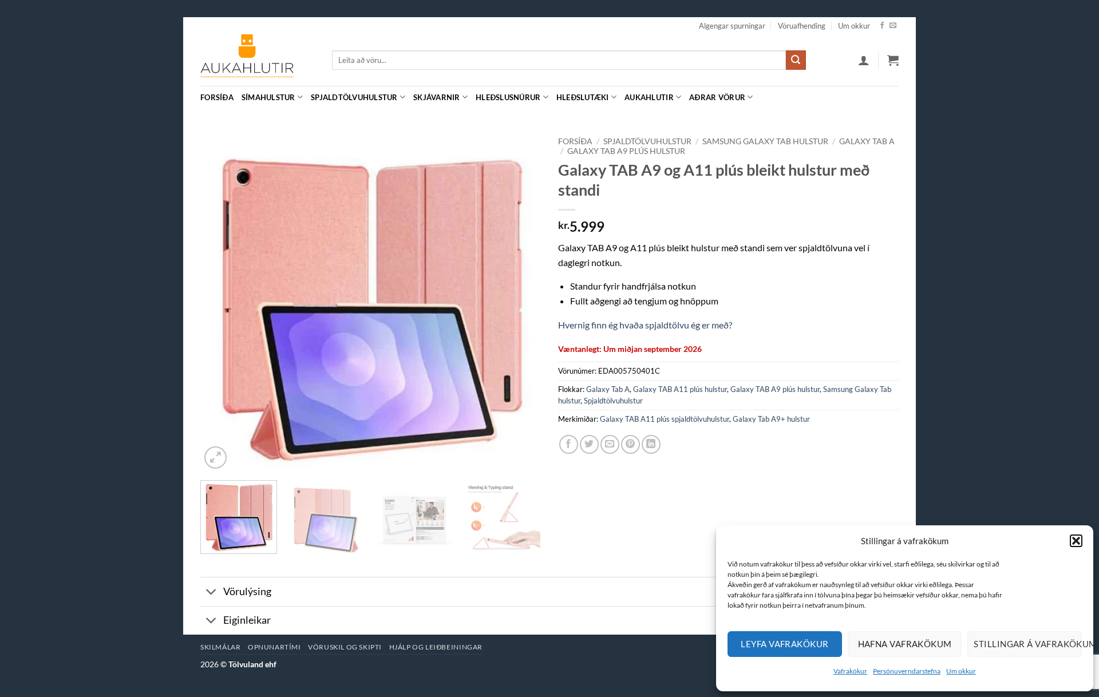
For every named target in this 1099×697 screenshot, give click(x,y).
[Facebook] (882, 26)
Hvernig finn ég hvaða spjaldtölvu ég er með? (645, 324)
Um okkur (961, 671)
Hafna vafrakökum (905, 644)
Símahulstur (268, 97)
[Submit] (795, 60)
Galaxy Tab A (867, 141)
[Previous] (221, 301)
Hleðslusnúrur (508, 97)
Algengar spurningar (732, 25)
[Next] (519, 301)
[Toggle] (211, 592)
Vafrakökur (850, 671)
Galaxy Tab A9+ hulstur (771, 418)
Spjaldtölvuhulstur (354, 97)
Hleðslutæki (582, 97)
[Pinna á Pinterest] (630, 444)
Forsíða (217, 97)
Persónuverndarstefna (906, 671)
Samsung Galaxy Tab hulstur (765, 141)
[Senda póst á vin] (609, 444)
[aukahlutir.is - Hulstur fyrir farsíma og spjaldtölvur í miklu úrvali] (257, 60)
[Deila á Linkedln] (651, 444)
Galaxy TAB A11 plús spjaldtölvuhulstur (664, 418)
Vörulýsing (247, 591)
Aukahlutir (649, 97)
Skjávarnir (436, 97)
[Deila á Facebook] (568, 444)
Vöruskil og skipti (345, 647)
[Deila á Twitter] (589, 444)
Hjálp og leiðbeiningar (436, 647)
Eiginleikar (247, 620)
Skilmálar (220, 647)
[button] (1076, 540)
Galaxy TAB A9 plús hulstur (626, 151)
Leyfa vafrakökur (784, 644)
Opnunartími (274, 647)
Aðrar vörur (717, 97)
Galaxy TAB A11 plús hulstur (680, 389)
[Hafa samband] (893, 26)
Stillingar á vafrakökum (1028, 644)
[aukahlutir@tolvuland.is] (893, 97)
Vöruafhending (801, 25)
